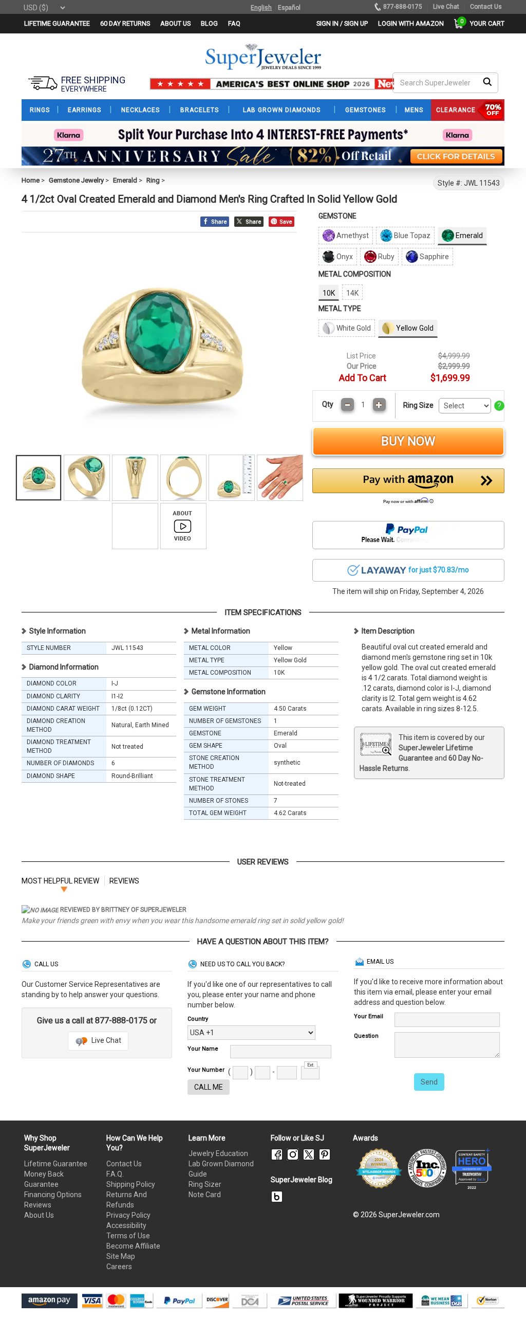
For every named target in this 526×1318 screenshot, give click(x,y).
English (261, 7)
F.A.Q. (115, 1174)
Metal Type (339, 308)
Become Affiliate (133, 1246)
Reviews (37, 1205)
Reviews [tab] (124, 881)
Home (31, 180)
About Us (39, 1215)
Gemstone (337, 216)
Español (289, 7)
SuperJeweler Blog (301, 1180)
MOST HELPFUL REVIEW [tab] (60, 881)
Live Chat (105, 1040)
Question (366, 1036)
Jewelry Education (218, 1153)
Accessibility (126, 1225)
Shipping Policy (130, 1184)
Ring (153, 180)
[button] (408, 489)
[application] (502, 1292)
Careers (119, 1266)
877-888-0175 (402, 6)
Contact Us (124, 1164)
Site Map (120, 1256)
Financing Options (53, 1194)
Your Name (202, 1048)
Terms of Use (128, 1236)
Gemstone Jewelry (76, 180)
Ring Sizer (205, 1184)
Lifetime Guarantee (55, 1164)
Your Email (368, 1016)
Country (197, 1019)
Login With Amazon (411, 23)
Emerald (125, 180)
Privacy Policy (128, 1215)
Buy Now (408, 441)
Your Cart (484, 23)
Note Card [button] (205, 1194)
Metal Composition (354, 274)
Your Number (205, 1070)
